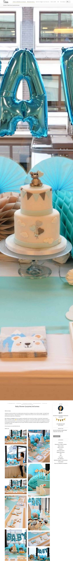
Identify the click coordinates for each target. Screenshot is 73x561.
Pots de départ (62, 1)
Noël (58, 1)
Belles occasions (61, 447)
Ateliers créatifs (53, 1)
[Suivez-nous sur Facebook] (58, 419)
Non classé (61, 457)
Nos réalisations (37, 403)
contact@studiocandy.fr (60, 423)
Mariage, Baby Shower (61, 452)
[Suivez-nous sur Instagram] (62, 419)
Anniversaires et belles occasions (61, 444)
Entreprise (5, 5)
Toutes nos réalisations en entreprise (19, 1)
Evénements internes (31, 1)
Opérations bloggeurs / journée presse (42, 1)
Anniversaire (61, 442)
